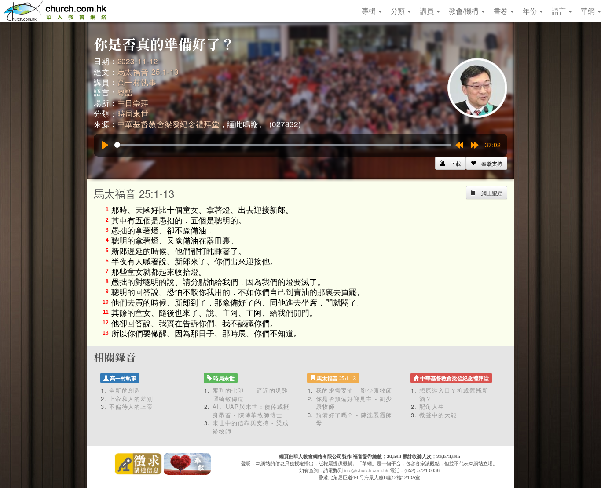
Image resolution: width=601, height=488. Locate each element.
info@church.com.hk (366, 469)
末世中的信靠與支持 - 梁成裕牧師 (251, 427)
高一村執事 (137, 81)
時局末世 (133, 113)
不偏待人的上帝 (131, 406)
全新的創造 (125, 390)
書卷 (501, 11)
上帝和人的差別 (131, 398)
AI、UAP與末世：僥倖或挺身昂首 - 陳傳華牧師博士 (251, 410)
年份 (531, 11)
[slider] (282, 145)
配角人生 (431, 406)
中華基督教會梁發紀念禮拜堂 (168, 123)
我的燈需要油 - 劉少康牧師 (354, 390)
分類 (399, 11)
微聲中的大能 (438, 415)
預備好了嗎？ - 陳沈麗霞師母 (354, 419)
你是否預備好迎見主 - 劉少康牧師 (354, 402)
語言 (560, 11)
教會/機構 (464, 11)
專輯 (369, 11)
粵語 (125, 92)
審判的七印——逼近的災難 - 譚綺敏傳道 (253, 394)
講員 (428, 11)
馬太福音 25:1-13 (148, 71)
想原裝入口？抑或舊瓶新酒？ (453, 394)
